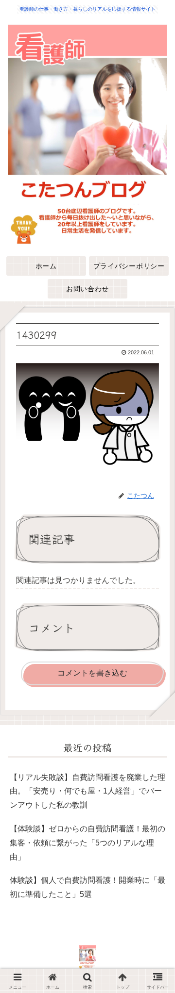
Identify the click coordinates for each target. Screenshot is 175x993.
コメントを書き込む (92, 673)
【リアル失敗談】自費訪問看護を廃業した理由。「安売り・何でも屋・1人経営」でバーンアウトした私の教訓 (87, 791)
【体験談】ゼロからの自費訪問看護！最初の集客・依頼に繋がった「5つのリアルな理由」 (87, 843)
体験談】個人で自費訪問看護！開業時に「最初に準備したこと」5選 (87, 887)
